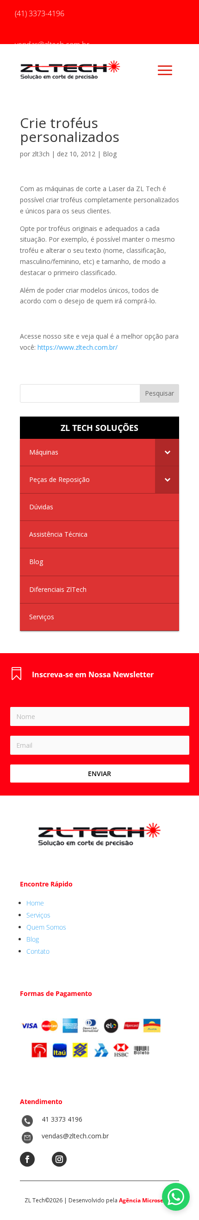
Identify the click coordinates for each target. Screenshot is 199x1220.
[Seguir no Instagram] (59, 1159)
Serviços (38, 915)
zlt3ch (41, 153)
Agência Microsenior (146, 1200)
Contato (38, 951)
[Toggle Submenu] (167, 452)
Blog (110, 153)
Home (35, 903)
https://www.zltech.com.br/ (77, 347)
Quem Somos (46, 927)
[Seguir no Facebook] (27, 1159)
